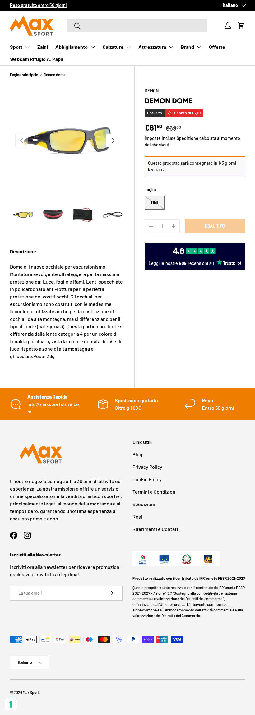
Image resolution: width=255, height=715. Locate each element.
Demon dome (54, 74)
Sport (16, 47)
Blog (137, 454)
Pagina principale (24, 74)
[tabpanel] (67, 311)
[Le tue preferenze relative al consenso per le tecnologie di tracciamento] (11, 704)
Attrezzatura (152, 47)
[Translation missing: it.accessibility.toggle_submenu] (27, 47)
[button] (241, 25)
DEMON (152, 90)
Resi (137, 516)
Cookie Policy (147, 479)
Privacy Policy (147, 467)
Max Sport (31, 692)
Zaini (42, 47)
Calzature (113, 47)
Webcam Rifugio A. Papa (36, 59)
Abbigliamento (71, 47)
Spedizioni (143, 504)
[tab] (23, 251)
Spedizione (187, 138)
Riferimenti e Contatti (156, 529)
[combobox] (137, 25)
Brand (187, 47)
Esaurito (215, 225)
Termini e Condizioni (154, 492)
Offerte (217, 47)
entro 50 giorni (38, 5)
